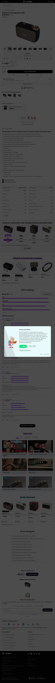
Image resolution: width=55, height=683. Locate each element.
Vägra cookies (32, 346)
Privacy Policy (46, 354)
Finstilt (41, 354)
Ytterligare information (24, 350)
